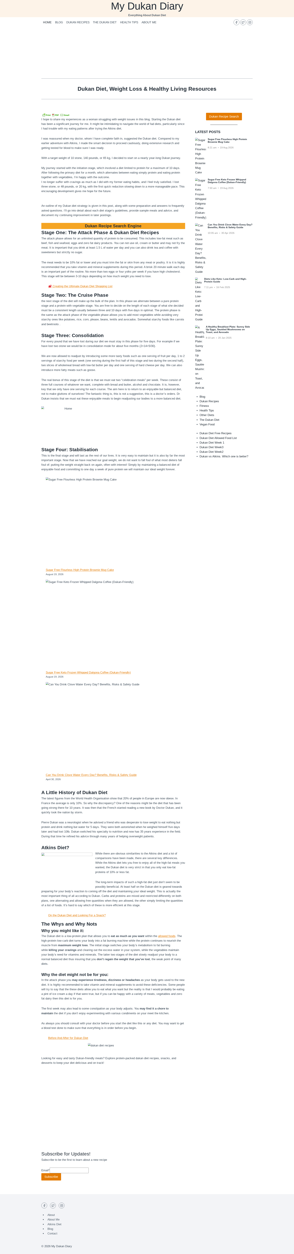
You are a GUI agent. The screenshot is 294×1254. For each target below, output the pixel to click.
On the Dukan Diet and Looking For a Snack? (77, 915)
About (51, 1215)
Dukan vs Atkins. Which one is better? (224, 456)
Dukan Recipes (77, 22)
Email (45, 1170)
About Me (149, 22)
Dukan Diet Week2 (211, 451)
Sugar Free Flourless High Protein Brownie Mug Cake (80, 570)
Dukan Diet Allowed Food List (218, 438)
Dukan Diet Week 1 (212, 442)
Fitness (204, 406)
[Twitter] (243, 22)
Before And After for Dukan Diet (68, 1038)
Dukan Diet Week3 (211, 447)
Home (47, 22)
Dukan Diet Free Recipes (216, 433)
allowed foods (166, 936)
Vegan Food (207, 424)
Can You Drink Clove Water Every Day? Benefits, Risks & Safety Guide (91, 775)
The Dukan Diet (105, 22)
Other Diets (207, 415)
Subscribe (51, 1176)
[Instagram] (250, 22)
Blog (59, 22)
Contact (52, 1233)
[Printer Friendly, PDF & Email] (55, 115)
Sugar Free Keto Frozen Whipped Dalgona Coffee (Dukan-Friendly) (88, 672)
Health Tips (129, 22)
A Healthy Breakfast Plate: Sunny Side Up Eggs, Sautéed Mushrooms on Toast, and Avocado (228, 329)
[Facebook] (236, 22)
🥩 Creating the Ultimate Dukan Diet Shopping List (80, 286)
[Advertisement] (147, 53)
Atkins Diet (54, 1224)
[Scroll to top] (285, 1248)
